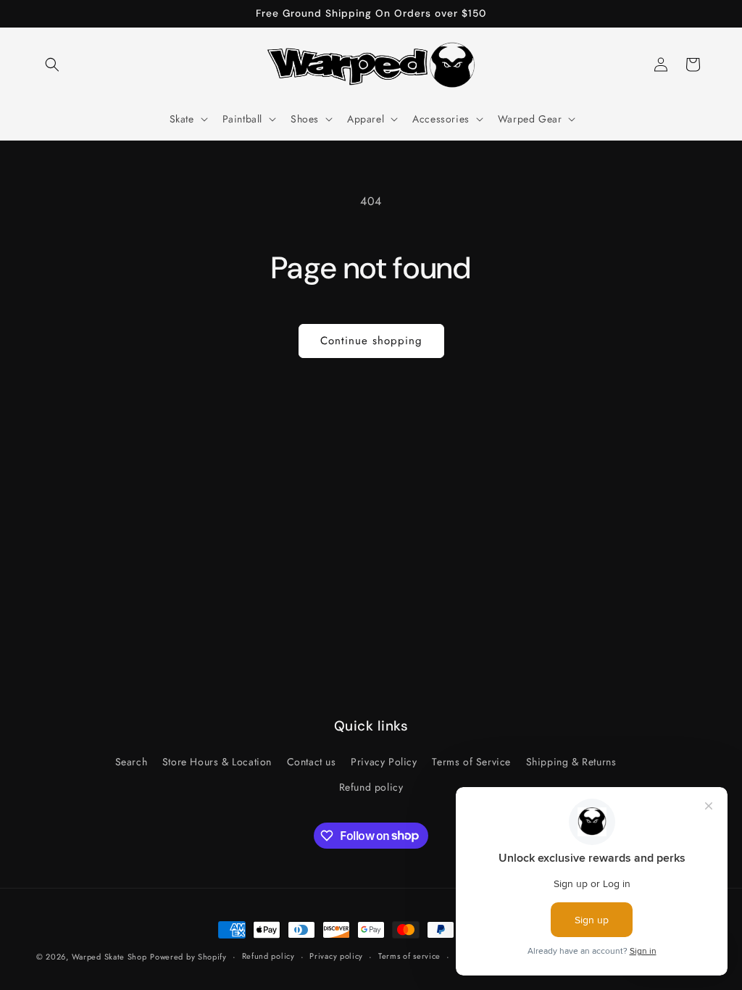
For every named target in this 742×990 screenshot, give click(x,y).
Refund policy (371, 787)
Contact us (311, 761)
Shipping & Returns (571, 761)
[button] (52, 64)
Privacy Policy (384, 761)
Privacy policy (336, 956)
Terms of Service (471, 761)
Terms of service (409, 956)
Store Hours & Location (217, 761)
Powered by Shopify (188, 956)
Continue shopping (371, 341)
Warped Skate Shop (109, 956)
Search (131, 761)
